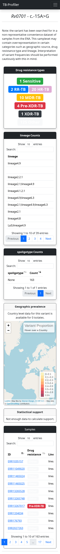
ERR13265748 (16, 498)
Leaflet (7, 400)
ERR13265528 (16, 491)
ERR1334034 (15, 513)
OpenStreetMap (12, 403)
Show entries (30, 144)
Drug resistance (34, 452)
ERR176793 (15, 521)
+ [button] (8, 325)
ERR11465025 (16, 483)
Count (34, 273)
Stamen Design (28, 400)
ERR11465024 (16, 476)
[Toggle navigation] (55, 4)
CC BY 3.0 (39, 400)
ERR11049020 (16, 469)
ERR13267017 (16, 506)
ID (9, 454)
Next (48, 239)
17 (39, 542)
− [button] (8, 330)
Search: (11, 149)
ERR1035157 (15, 461)
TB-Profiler (11, 4)
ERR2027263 (15, 528)
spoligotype (15, 273)
